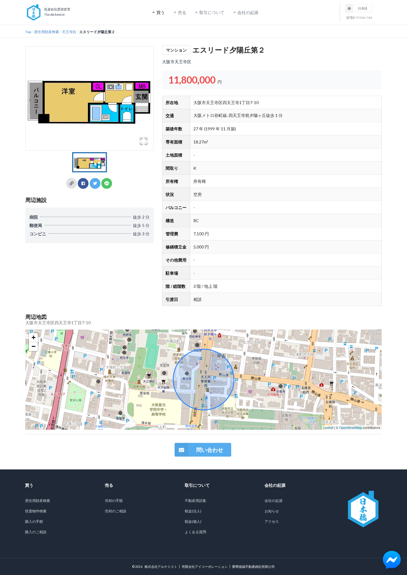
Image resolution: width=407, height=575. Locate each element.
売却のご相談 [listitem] (115, 511)
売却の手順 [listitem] (114, 500)
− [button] (33, 346)
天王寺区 (69, 32)
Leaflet (328, 427)
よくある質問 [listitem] (195, 532)
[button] (89, 98)
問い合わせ (209, 449)
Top (28, 32)
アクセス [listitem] (272, 521)
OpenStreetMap (350, 427)
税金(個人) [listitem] (193, 521)
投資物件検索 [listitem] (35, 511)
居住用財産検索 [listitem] (37, 500)
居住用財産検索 (46, 32)
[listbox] (358, 8)
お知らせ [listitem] (272, 511)
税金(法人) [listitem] (193, 511)
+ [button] (33, 337)
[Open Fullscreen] (143, 140)
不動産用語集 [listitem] (195, 500)
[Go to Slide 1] (89, 162)
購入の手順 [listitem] (34, 521)
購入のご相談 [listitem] (35, 532)
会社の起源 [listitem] (273, 500)
